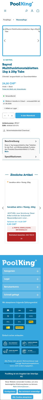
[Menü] (5, 10)
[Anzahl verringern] (4, 115)
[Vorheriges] (4, 41)
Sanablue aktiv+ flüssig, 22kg (21, 207)
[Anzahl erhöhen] (12, 115)
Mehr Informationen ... (21, 387)
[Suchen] (26, 10)
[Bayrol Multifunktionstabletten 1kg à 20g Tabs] (21, 41)
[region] (21, 40)
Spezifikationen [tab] (13, 156)
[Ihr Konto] (32, 10)
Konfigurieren (10, 391)
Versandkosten (9, 363)
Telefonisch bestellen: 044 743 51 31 (21, 237)
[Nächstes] (38, 41)
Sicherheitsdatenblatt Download (17, 130)
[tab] (21, 146)
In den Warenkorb (28, 115)
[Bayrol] (8, 59)
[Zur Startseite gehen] (21, 4)
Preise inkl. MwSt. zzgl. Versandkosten (14, 89)
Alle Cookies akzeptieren (22, 397)
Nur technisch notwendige (29, 391)
